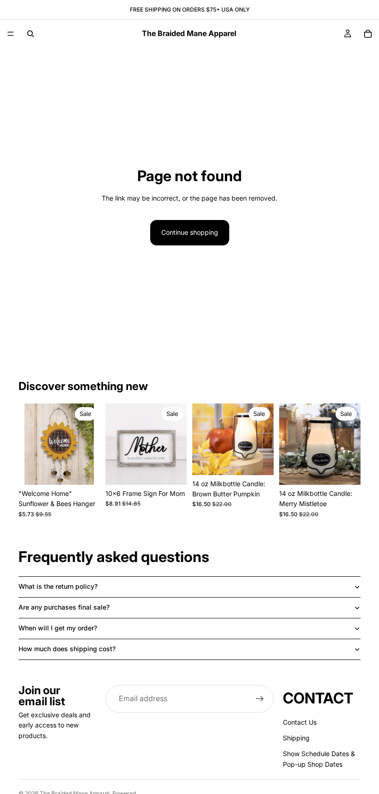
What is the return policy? (58, 586)
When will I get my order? (57, 628)
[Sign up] (259, 698)
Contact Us (300, 722)
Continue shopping (189, 232)
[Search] (30, 34)
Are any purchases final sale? (64, 607)
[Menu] (10, 33)
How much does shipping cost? (67, 649)
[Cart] (368, 34)
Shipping (296, 738)
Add (93, 470)
